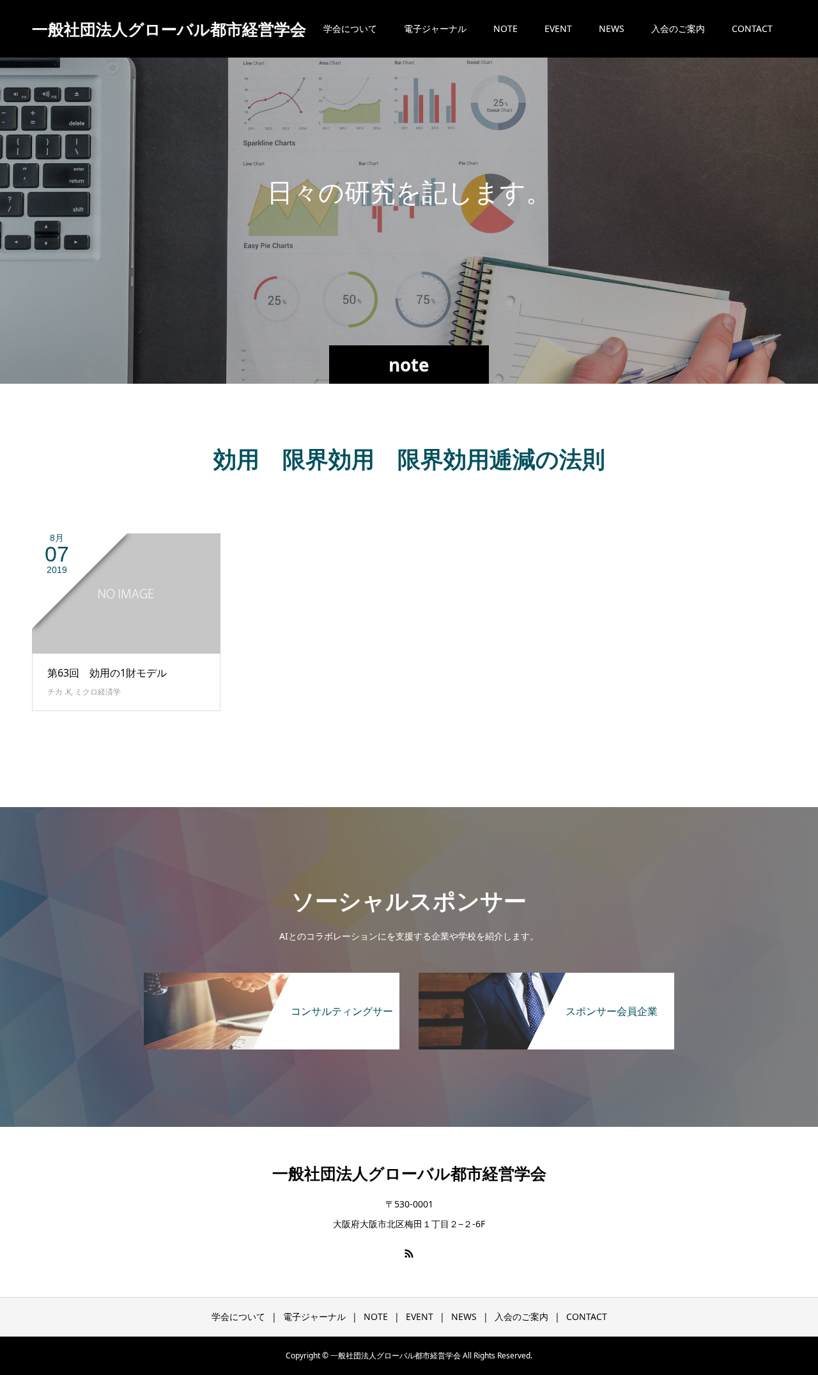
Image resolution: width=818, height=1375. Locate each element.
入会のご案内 (678, 28)
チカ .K (59, 691)
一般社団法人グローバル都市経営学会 (169, 29)
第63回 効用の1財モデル (107, 673)
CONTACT (752, 28)
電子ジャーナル (435, 28)
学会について (350, 28)
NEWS (611, 28)
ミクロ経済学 (98, 691)
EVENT (558, 28)
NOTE (505, 28)
